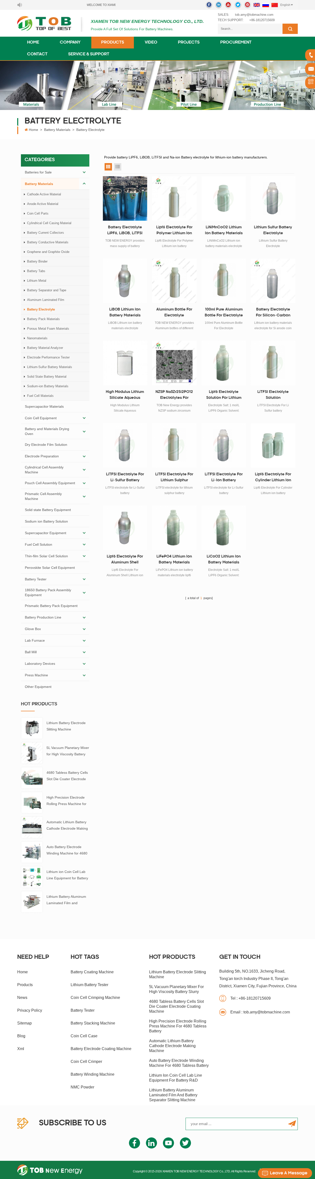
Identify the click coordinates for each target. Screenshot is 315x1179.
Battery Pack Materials (43, 319)
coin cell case (84, 1036)
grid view (108, 167)
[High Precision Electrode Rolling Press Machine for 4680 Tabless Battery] (32, 802)
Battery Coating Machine (92, 972)
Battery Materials (57, 130)
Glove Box (33, 629)
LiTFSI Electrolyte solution (273, 395)
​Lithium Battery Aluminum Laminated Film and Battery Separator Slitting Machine (66, 900)
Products (112, 43)
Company (70, 43)
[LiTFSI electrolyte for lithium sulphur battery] (174, 445)
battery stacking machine (93, 1023)
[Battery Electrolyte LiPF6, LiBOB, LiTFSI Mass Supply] (125, 198)
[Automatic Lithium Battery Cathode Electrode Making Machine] (32, 827)
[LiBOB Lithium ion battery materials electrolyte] (125, 281)
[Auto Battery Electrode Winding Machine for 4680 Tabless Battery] (32, 852)
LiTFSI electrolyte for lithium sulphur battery (174, 478)
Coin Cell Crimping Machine (95, 997)
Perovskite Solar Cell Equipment (50, 568)
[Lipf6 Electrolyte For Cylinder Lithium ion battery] (273, 445)
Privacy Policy (29, 1010)
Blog (21, 1036)
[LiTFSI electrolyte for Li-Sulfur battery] (125, 445)
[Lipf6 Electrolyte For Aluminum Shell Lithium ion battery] (125, 528)
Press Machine (36, 675)
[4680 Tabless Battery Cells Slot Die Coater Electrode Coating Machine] (32, 777)
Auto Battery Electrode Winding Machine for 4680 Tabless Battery (67, 850)
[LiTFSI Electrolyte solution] (273, 363)
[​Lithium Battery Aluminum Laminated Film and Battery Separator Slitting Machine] (32, 901)
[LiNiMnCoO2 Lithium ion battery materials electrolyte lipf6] (224, 198)
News (22, 997)
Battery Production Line (43, 617)
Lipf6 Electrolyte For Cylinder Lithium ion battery (273, 478)
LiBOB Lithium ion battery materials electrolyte (125, 313)
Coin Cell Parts (37, 213)
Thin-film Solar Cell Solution (46, 556)
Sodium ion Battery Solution (46, 521)
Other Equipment (38, 687)
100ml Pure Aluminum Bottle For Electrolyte (224, 312)
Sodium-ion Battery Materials (47, 386)
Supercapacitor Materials (44, 406)
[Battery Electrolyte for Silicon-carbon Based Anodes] (273, 281)
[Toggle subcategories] (84, 172)
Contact (37, 54)
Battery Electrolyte (90, 130)
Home (33, 43)
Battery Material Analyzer (45, 348)
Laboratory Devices (40, 664)
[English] (256, 5)
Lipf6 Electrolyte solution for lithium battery (223, 395)
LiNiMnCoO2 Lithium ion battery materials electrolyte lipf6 (224, 231)
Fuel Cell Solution (38, 544)
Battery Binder (37, 261)
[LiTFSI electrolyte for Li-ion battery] (224, 445)
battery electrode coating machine (101, 1049)
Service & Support (88, 54)
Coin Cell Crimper (86, 1061)
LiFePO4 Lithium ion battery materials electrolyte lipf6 (174, 560)
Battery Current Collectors (45, 232)
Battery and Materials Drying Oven (47, 431)
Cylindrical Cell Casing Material (49, 223)
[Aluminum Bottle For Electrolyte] (174, 281)
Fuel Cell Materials (40, 396)
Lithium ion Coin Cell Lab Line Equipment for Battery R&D (67, 875)
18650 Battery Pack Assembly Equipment (48, 592)
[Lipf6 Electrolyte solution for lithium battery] (224, 363)
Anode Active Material (42, 204)
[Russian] (265, 5)
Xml (20, 1049)
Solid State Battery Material (46, 376)
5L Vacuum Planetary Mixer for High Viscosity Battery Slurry (68, 751)
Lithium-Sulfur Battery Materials (49, 367)
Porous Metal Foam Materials (48, 328)
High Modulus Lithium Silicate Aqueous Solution (125, 395)
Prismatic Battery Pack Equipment (51, 606)
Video (151, 43)
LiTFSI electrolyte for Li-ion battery (224, 477)
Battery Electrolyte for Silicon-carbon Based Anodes (273, 313)
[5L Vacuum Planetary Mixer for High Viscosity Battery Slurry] (32, 753)
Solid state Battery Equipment (48, 510)
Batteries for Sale (38, 172)
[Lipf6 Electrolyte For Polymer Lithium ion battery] (174, 198)
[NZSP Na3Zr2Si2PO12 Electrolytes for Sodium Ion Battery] (174, 363)
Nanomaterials (37, 338)
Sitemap (24, 1023)
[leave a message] (285, 1173)
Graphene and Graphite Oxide (48, 252)
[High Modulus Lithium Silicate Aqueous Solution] (125, 363)
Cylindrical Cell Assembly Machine (44, 469)
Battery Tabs (36, 271)
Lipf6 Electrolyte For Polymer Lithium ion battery (174, 231)
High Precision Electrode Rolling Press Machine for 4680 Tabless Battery (66, 801)
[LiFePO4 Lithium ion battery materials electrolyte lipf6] (174, 528)
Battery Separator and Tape (46, 290)
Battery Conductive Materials (47, 242)
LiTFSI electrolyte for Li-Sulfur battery (125, 477)
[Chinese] (274, 5)
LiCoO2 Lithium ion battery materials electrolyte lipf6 (224, 560)
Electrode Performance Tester (48, 357)
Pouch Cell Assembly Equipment (50, 483)
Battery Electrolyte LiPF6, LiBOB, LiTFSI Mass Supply (124, 231)
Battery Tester (36, 579)
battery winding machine (92, 1074)
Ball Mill (31, 652)
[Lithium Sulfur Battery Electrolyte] (273, 198)
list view (117, 167)
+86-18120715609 (262, 20)
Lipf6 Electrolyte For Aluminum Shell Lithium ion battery (125, 560)
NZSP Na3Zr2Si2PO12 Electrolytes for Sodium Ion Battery (174, 395)
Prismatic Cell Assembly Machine (43, 496)
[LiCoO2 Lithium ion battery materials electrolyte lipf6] (224, 528)
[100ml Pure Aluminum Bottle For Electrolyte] (224, 281)
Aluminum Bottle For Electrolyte (174, 312)
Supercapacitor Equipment (45, 533)
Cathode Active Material (44, 194)
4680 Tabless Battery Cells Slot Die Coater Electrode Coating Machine (67, 776)
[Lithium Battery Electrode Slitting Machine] (32, 728)
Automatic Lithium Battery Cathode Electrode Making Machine (67, 826)
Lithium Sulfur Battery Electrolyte (273, 230)
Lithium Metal (36, 280)
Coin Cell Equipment (41, 418)
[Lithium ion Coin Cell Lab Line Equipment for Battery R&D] (32, 877)
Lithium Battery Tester (89, 985)
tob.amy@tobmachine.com (254, 14)
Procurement (236, 43)
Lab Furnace (35, 640)
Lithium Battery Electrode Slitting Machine (66, 726)
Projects (189, 43)
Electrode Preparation (42, 456)
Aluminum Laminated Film (45, 300)
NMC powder (82, 1087)
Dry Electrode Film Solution (46, 445)
